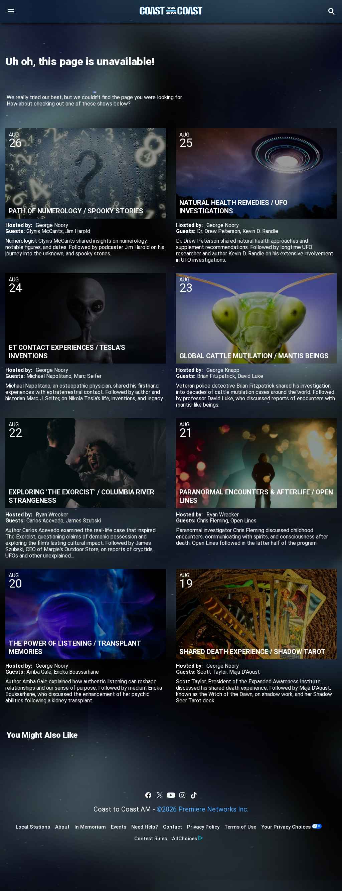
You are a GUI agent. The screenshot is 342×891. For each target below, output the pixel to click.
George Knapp (222, 370)
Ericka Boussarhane (76, 672)
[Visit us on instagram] (182, 795)
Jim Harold (77, 231)
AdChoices (184, 839)
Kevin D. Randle (260, 231)
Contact (172, 827)
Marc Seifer (88, 376)
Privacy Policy (203, 827)
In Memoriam (90, 827)
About (62, 827)
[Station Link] (171, 11)
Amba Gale (38, 672)
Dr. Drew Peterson (218, 231)
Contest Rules (150, 839)
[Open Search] (331, 11)
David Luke (250, 376)
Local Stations (33, 827)
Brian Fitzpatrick (216, 376)
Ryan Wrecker (52, 514)
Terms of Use (240, 827)
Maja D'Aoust (244, 672)
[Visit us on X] (160, 795)
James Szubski (83, 520)
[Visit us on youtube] (171, 795)
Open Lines (243, 520)
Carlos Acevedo (44, 520)
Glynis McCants (44, 231)
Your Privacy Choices (286, 827)
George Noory (52, 225)
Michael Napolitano (48, 376)
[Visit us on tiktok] (194, 795)
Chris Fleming (212, 520)
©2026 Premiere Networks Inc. (202, 809)
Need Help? (144, 827)
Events (118, 827)
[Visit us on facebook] (148, 795)
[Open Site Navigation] (10, 11)
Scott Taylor (212, 672)
